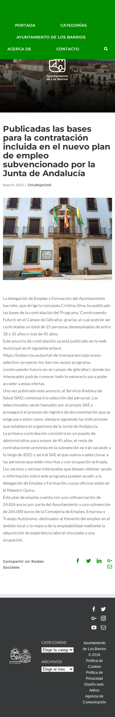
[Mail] (103, 627)
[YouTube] (93, 627)
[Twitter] (103, 609)
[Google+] (93, 618)
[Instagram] (103, 618)
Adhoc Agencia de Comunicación (94, 696)
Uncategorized (39, 185)
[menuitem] (32, 25)
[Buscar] (106, 49)
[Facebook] (93, 609)
